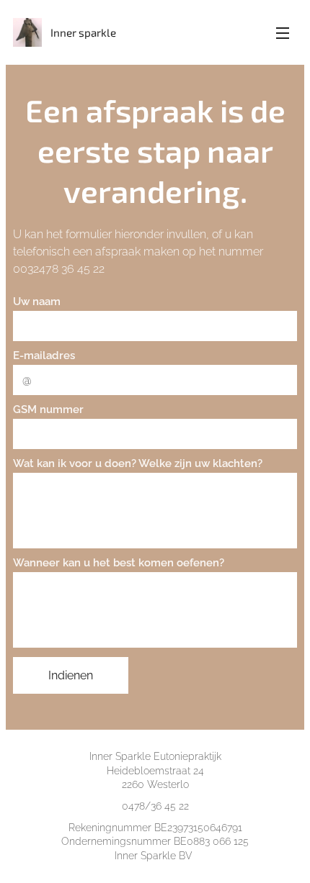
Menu (282, 32)
